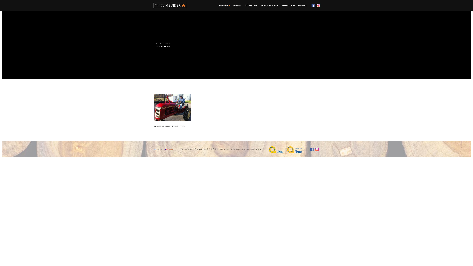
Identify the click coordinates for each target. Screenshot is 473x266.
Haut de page (186, 149)
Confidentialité (254, 149)
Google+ (182, 126)
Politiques (224, 149)
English (170, 149)
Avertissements (238, 149)
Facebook (165, 126)
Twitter (174, 126)
